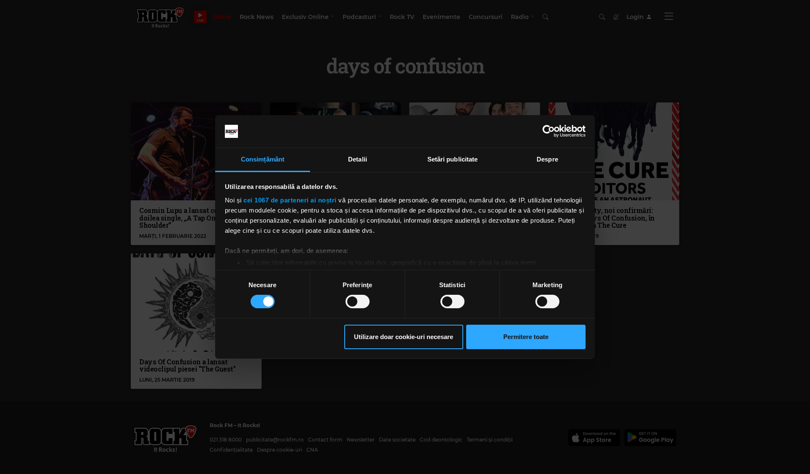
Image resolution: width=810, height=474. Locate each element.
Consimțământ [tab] (262, 159)
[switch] (358, 301)
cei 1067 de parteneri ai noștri (290, 200)
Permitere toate (525, 336)
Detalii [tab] (357, 159)
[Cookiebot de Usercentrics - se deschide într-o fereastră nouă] (549, 131)
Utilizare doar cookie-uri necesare (403, 336)
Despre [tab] (547, 159)
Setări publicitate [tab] (452, 159)
